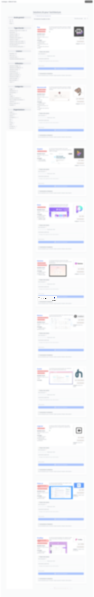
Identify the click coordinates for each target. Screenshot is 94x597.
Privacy (53, 300)
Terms (55, 300)
